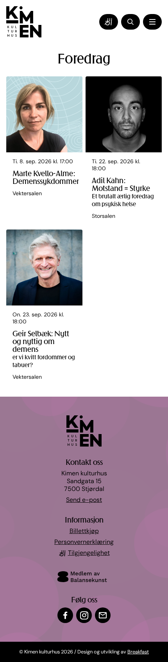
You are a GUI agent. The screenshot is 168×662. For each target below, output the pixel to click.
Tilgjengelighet (89, 553)
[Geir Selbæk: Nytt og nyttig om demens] (44, 308)
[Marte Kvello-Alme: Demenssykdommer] (44, 151)
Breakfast (138, 652)
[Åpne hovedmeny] (152, 22)
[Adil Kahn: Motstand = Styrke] (124, 151)
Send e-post (84, 500)
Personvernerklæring (84, 542)
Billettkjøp (84, 531)
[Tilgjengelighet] (108, 22)
